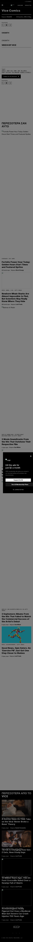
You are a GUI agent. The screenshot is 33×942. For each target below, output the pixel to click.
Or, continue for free (18, 489)
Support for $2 (18, 480)
